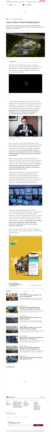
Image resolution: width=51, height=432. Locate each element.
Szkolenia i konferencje (10, 413)
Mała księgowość (37, 405)
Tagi (33, 291)
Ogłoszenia (26, 403)
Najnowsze (25, 291)
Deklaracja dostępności (17, 407)
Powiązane (8, 291)
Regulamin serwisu (17, 404)
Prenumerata (26, 404)
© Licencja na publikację (14, 283)
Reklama (25, 402)
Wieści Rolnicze (37, 408)
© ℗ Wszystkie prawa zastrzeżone (16, 284)
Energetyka (10, 19)
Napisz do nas (9, 404)
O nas (7, 402)
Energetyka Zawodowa (18, 19)
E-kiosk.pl (36, 402)
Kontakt (7, 403)
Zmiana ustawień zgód (17, 403)
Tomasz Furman (12, 61)
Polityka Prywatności (17, 402)
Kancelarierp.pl (37, 407)
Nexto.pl (35, 404)
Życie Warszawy (37, 409)
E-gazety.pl (36, 403)
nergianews (28, 5)
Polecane (17, 291)
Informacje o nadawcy (17, 405)
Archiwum (26, 405)
